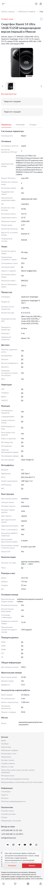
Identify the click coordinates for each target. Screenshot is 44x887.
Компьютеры (6, 747)
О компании (5, 792)
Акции (3, 740)
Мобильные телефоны (9, 750)
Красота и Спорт (7, 767)
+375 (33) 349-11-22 (10, 834)
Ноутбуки (5, 744)
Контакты (4, 798)
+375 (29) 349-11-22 (10, 830)
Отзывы (4, 817)
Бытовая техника (7, 760)
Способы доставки (8, 814)
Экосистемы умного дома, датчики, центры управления (17, 771)
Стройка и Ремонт (8, 763)
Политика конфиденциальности (13, 801)
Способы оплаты (7, 811)
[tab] (8, 125)
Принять (32, 865)
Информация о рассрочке (11, 821)
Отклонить (12, 865)
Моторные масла (7, 776)
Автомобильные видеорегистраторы (15, 779)
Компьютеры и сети (8, 754)
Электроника (6, 757)
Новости (4, 795)
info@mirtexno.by (8, 838)
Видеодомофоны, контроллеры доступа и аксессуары (22, 782)
